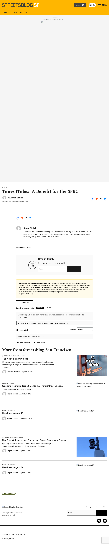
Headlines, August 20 (12, 467)
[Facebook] (99, 521)
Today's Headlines (8, 410)
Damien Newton (13, 372)
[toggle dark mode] (92, 5)
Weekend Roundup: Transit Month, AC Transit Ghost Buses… (32, 386)
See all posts (8, 493)
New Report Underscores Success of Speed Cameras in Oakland (34, 440)
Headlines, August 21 (12, 413)
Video (24, 356)
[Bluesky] (105, 521)
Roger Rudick (12, 394)
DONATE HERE (7, 13)
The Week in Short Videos (15, 359)
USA (21, 13)
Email (41, 269)
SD (31, 13)
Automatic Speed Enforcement (13, 437)
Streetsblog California (12, 356)
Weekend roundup (8, 383)
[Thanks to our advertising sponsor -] (54, 101)
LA (26, 13)
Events (4, 187)
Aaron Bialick (16, 197)
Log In (78, 5)
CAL (15, 13)
